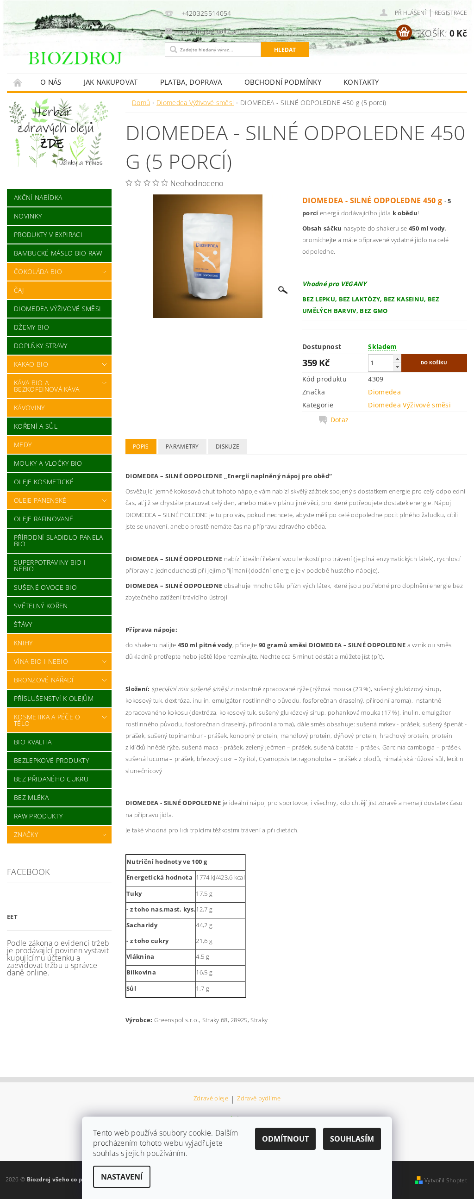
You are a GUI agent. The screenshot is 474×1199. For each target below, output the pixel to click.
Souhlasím (352, 1139)
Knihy (23, 642)
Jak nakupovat (111, 82)
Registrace (451, 13)
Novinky (28, 216)
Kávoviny (29, 407)
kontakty (361, 82)
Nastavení (122, 1177)
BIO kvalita (33, 741)
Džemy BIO (31, 327)
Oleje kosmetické (44, 481)
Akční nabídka (38, 197)
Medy (22, 444)
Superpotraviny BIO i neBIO (50, 565)
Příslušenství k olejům (54, 698)
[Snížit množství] (397, 366)
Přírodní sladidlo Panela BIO (58, 540)
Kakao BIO (31, 364)
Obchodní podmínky (282, 82)
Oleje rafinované (43, 518)
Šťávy (23, 624)
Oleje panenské (40, 500)
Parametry (182, 446)
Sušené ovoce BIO (45, 587)
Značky (26, 834)
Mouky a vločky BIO (48, 463)
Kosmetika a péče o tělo (47, 720)
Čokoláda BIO (38, 271)
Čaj (19, 290)
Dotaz (340, 420)
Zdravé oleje (210, 1098)
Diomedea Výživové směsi (57, 308)
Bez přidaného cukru (51, 778)
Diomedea (384, 391)
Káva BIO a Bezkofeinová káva (46, 385)
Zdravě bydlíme (258, 1098)
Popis (141, 446)
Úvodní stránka (18, 82)
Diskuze (227, 446)
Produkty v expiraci (48, 234)
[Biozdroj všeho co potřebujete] (92, 63)
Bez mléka (31, 797)
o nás (51, 82)
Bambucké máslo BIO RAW (58, 253)
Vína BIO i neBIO (41, 661)
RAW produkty (38, 816)
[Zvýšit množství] (397, 358)
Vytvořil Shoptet (445, 1180)
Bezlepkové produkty (51, 760)
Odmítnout (285, 1139)
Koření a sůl (35, 426)
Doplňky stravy (40, 345)
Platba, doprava (191, 82)
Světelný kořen (41, 605)
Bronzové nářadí (44, 679)
